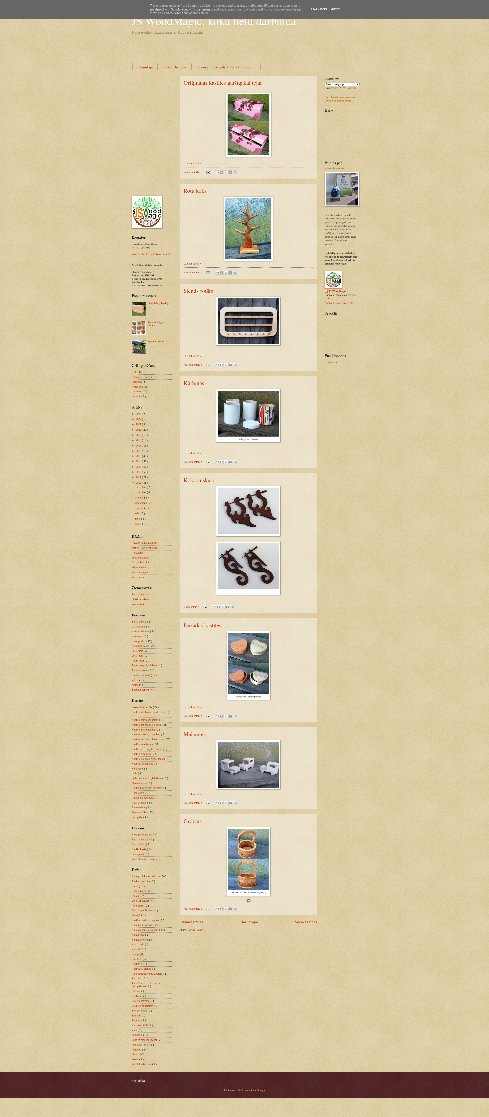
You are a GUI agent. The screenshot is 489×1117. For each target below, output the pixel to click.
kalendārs (137, 1034)
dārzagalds (138, 854)
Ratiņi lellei (138, 660)
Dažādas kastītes (202, 625)
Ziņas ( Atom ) (197, 929)
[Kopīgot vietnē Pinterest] (235, 172)
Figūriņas (137, 381)
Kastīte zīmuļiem (141, 754)
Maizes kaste (139, 783)
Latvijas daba (332, 362)
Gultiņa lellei (139, 626)
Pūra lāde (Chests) (157, 303)
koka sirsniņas (140, 572)
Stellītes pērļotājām (143, 1005)
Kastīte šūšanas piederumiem (149, 758)
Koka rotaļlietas (141, 646)
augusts (139, 508)
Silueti (135, 991)
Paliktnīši (137, 959)
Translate (351, 88)
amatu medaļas (140, 557)
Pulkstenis (137, 552)
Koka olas (138, 636)
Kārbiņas (194, 383)
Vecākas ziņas (306, 922)
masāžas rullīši (140, 1044)
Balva (135, 886)
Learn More (319, 9)
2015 (139, 456)
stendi (135, 1059)
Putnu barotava (140, 594)
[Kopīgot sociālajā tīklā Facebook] (230, 172)
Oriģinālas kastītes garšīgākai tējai (223, 82)
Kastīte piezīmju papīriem (146, 734)
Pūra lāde (137, 792)
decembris (141, 487)
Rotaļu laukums (141, 670)
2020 (139, 429)
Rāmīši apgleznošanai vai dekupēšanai (146, 985)
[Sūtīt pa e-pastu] (217, 172)
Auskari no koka (141, 881)
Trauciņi (136, 1020)
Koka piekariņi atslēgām (145, 930)
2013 (139, 466)
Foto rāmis (138, 905)
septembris (141, 503)
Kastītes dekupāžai (143, 763)
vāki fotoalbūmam (142, 1064)
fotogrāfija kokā (140, 562)
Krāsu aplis (138, 944)
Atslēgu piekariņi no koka (146, 876)
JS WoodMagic (337, 291)
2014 (139, 461)
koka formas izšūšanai (145, 1039)
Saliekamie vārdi (141, 675)
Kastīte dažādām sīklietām (147, 724)
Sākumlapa (145, 67)
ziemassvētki (139, 604)
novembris (141, 492)
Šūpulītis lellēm (141, 689)
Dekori (136, 896)
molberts (137, 685)
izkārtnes (137, 391)
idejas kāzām (139, 567)
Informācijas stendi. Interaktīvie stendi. (226, 67)
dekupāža (137, 817)
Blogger (261, 1090)
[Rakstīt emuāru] (221, 172)
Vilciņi (135, 680)
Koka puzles (139, 641)
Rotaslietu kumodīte (143, 797)
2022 (139, 419)
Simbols (137, 996)
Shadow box (139, 807)
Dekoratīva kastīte (142, 707)
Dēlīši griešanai (141, 900)
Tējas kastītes (140, 812)
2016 (139, 451)
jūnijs (138, 518)
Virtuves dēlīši (140, 1025)
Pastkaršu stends (142, 968)
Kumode (137, 949)
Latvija (136, 954)
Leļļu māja (138, 650)
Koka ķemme (139, 939)
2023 (139, 413)
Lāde (135, 773)
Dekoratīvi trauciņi (142, 377)
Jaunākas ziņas (191, 922)
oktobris (139, 497)
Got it (335, 9)
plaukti (136, 1054)
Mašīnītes (195, 734)
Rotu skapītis (139, 802)
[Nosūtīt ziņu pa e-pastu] (207, 172)
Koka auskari (199, 480)
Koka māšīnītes (141, 631)
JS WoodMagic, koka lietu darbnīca (214, 20)
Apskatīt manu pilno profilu (339, 303)
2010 (139, 482)
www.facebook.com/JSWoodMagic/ (151, 254)
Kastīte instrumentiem (144, 729)
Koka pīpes (138, 934)
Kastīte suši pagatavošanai (147, 749)
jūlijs (137, 513)
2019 (139, 435)
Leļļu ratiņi (138, 655)
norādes (136, 396)
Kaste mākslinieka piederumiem (150, 712)
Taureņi (136, 1015)
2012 (139, 472)
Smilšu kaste (139, 849)
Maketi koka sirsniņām (144, 547)
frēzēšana (137, 386)
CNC (135, 372)
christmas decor (141, 599)
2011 (139, 477)
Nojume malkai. (156, 341)
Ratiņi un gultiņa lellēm (145, 665)
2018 (139, 440)
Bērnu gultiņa (139, 621)
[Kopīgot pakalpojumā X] (226, 172)
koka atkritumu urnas (144, 859)
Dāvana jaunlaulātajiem (144, 542)
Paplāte (136, 964)
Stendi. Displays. (174, 67)
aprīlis (138, 524)
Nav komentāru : (193, 172)
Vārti (135, 1030)
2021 (139, 424)
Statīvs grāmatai (141, 1000)
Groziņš (193, 821)
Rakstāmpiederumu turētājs (147, 973)
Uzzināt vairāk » (193, 163)
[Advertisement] (201, 48)
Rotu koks (195, 190)
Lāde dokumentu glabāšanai (148, 778)
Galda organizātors (142, 910)
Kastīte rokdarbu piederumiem (149, 739)
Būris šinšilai (139, 891)
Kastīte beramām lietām (145, 719)
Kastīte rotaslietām (143, 744)
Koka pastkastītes (142, 834)
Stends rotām (198, 290)
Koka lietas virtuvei (143, 925)
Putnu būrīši (139, 844)
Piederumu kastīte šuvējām (147, 788)
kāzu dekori (138, 577)
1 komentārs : (192, 607)
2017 (139, 445)
